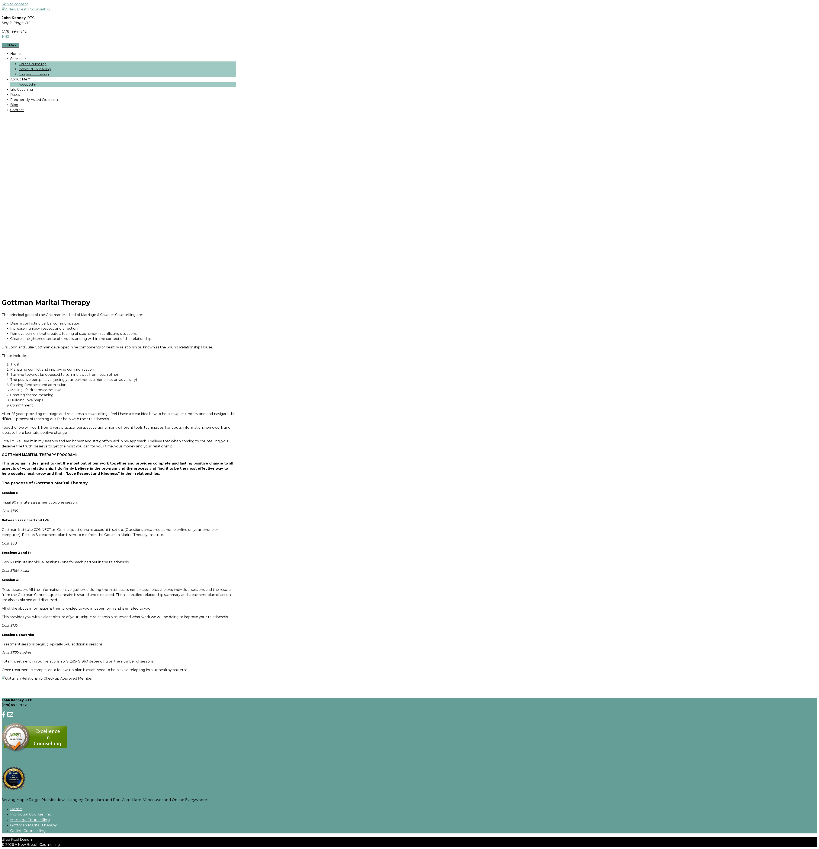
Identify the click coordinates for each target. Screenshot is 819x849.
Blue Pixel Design (17, 839)
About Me (18, 79)
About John (27, 84)
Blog (14, 105)
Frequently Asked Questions (34, 100)
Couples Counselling (34, 74)
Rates (15, 95)
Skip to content (15, 4)
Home (15, 54)
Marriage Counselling (30, 820)
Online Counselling (32, 64)
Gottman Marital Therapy (33, 825)
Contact (17, 110)
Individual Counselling (35, 69)
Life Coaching (21, 89)
